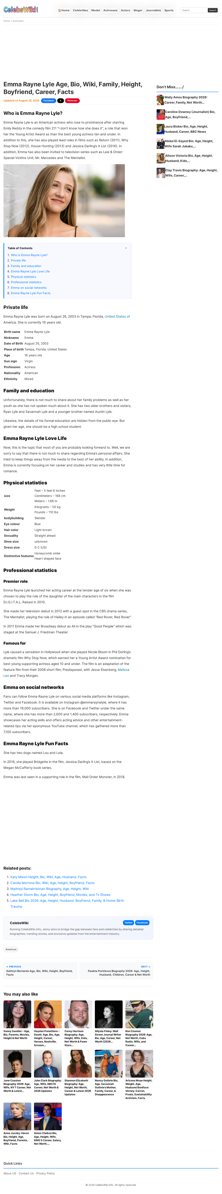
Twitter (129, 922)
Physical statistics (23, 277)
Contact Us (26, 1173)
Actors (125, 10)
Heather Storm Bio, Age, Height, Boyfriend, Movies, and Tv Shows (60, 895)
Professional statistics (26, 282)
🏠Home (64, 10)
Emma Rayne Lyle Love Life (30, 271)
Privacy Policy (45, 1173)
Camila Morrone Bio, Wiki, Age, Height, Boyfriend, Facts (52, 883)
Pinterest (72, 100)
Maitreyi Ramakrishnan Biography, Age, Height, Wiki (49, 889)
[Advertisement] (111, 52)
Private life (18, 260)
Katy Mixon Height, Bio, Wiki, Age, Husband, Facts (48, 877)
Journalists (153, 10)
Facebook (49, 100)
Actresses (110, 10)
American (11, 949)
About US (9, 1173)
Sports (168, 10)
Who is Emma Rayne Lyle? (29, 255)
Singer (138, 10)
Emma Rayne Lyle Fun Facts (30, 293)
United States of (117, 316)
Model (95, 10)
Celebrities (80, 10)
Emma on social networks (29, 287)
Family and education (26, 266)
